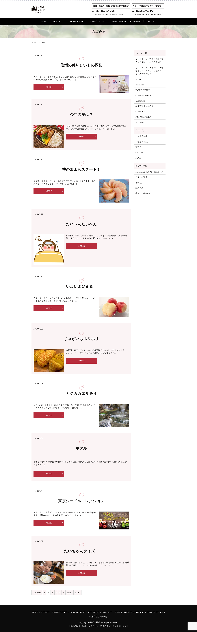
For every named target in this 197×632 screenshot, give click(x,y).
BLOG (138, 147)
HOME (44, 21)
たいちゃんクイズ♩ (81, 551)
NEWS (138, 158)
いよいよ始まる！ (81, 286)
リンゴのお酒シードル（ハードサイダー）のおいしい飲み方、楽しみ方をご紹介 (149, 71)
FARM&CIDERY (76, 21)
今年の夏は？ (81, 114)
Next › (70, 593)
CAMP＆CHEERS (97, 21)
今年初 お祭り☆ (142, 193)
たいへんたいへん (81, 224)
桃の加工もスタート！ (81, 169)
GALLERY (140, 152)
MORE (49, 87)
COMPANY (135, 21)
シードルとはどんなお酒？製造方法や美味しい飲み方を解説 (149, 60)
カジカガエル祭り (81, 393)
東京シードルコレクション (81, 501)
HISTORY (57, 21)
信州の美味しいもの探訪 (81, 65)
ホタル (81, 448)
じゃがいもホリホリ (81, 339)
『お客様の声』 (142, 136)
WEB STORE (117, 21)
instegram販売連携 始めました (149, 172)
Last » (77, 593)
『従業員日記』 (142, 142)
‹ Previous (37, 593)
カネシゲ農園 (141, 177)
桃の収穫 (139, 188)
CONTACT (151, 21)
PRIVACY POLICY (143, 117)
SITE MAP (139, 122)
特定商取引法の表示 (144, 106)
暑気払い (139, 183)
